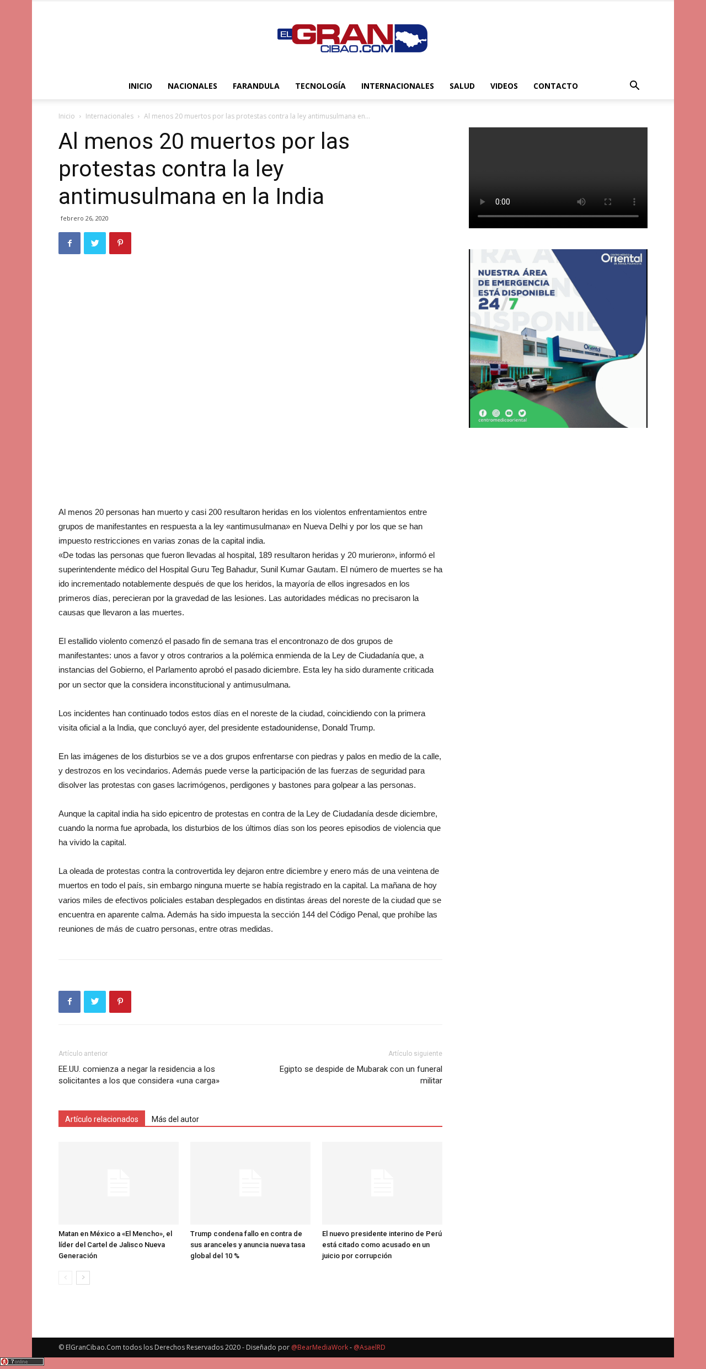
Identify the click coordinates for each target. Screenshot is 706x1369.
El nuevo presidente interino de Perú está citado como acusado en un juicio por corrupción (382, 1245)
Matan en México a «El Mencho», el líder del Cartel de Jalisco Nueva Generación (115, 1245)
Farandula (256, 85)
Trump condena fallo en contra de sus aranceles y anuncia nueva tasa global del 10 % (247, 1245)
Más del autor (175, 1119)
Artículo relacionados (101, 1119)
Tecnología (320, 85)
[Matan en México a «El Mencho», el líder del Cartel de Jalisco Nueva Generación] (118, 1183)
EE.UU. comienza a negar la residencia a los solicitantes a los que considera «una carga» (139, 1075)
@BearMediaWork (319, 1347)
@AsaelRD (370, 1347)
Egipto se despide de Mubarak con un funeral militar (361, 1075)
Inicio (140, 85)
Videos (504, 85)
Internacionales (397, 85)
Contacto (555, 85)
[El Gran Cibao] (353, 37)
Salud (462, 85)
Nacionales (192, 85)
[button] (634, 87)
